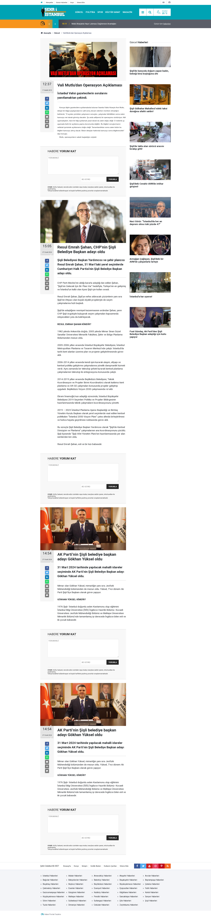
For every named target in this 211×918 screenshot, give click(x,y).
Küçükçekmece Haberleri (53, 896)
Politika (90, 12)
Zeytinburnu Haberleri (129, 905)
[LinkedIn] (47, 108)
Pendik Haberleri (101, 896)
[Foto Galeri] (169, 2)
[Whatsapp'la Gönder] (47, 112)
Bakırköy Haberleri (102, 880)
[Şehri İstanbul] (53, 12)
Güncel (79, 12)
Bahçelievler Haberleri (77, 880)
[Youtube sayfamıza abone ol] (149, 866)
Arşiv (72, 2)
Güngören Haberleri (76, 892)
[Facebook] (47, 99)
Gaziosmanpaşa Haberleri (54, 892)
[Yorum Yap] (47, 126)
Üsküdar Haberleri (101, 905)
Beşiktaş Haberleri (50, 884)
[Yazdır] (47, 121)
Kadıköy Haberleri (101, 892)
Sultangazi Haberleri (102, 901)
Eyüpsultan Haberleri (128, 888)
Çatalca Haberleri (152, 884)
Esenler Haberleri (75, 888)
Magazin (127, 12)
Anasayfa (67, 866)
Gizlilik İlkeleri (95, 866)
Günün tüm (162, 24)
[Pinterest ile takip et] (161, 866)
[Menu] (143, 12)
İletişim (84, 866)
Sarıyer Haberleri (152, 896)
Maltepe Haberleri (76, 896)
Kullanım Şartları (110, 866)
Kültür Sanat (112, 12)
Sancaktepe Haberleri (129, 896)
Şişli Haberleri (151, 901)
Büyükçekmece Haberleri (130, 884)
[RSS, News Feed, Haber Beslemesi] (168, 866)
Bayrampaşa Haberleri (154, 880)
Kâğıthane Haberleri (128, 892)
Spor (100, 12)
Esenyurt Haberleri (102, 888)
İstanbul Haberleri (50, 876)
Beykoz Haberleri (75, 884)
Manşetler (49, 2)
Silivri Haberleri (49, 901)
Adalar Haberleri (75, 876)
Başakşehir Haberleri (128, 880)
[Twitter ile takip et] (143, 866)
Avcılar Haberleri (152, 876)
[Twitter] (47, 103)
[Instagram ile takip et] (155, 866)
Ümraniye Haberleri (76, 905)
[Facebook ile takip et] (137, 866)
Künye (76, 866)
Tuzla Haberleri (49, 905)
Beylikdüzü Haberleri (103, 884)
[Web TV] (163, 2)
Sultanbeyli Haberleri (77, 901)
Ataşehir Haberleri (127, 876)
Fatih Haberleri (151, 888)
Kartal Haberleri (151, 892)
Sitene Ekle (81, 2)
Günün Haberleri (61, 2)
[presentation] (49, 23)
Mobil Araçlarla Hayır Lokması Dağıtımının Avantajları (94, 24)
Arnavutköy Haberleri (103, 876)
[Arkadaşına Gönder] (47, 117)
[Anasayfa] (41, 2)
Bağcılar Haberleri (50, 880)
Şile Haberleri (125, 901)
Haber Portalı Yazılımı (52, 914)
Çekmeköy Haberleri (51, 888)
